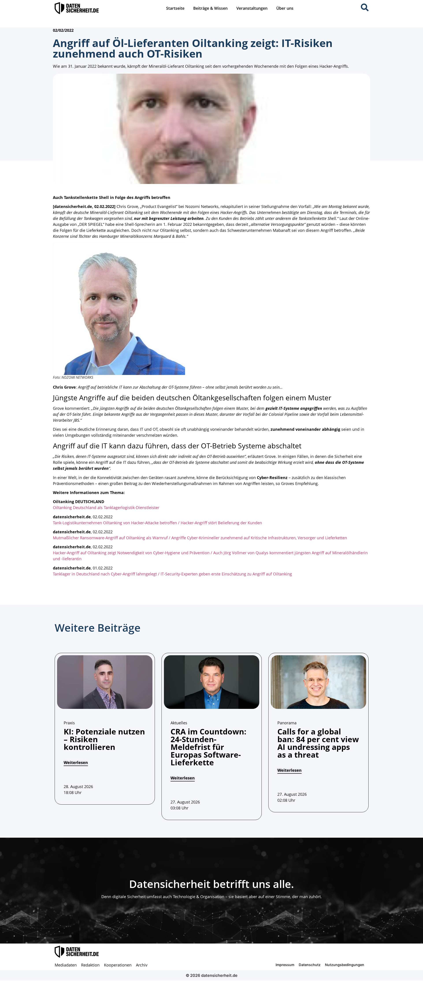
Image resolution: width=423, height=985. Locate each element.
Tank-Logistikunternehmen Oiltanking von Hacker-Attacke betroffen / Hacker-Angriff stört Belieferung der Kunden (157, 522)
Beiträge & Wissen (210, 8)
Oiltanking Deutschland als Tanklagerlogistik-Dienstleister (106, 507)
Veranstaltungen (251, 8)
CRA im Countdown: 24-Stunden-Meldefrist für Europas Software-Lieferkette (208, 747)
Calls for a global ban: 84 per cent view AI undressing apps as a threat (318, 743)
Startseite (175, 8)
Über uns (284, 8)
